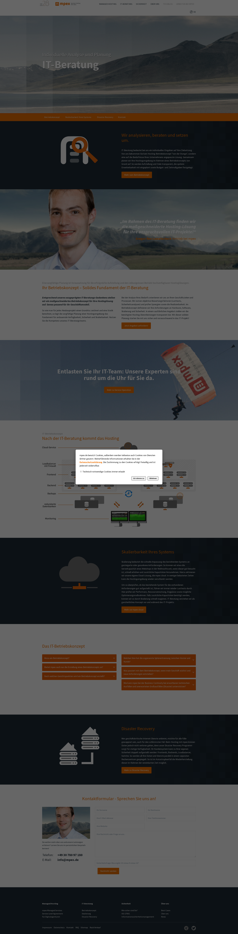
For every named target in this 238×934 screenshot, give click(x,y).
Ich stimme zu (138, 478)
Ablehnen (153, 478)
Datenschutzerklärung (91, 462)
